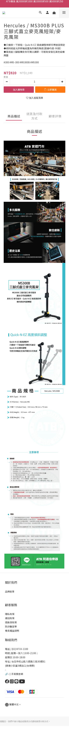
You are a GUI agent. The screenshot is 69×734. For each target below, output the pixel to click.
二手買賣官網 (16, 674)
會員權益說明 (12, 630)
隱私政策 (9, 614)
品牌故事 (9, 591)
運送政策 (9, 618)
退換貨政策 (11, 622)
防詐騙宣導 (11, 626)
